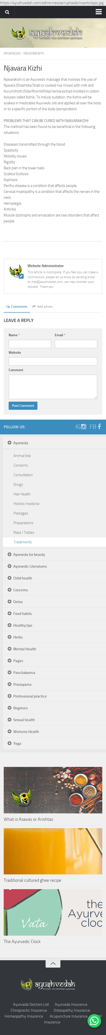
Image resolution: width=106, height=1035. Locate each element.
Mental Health (24, 649)
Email (60, 335)
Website (15, 352)
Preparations (23, 523)
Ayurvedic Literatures (30, 566)
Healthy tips (22, 625)
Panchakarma (24, 672)
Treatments (33, 53)
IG (78, 427)
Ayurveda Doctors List (31, 1004)
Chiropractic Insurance (29, 1010)
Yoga (17, 743)
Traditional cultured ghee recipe (32, 880)
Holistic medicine (26, 504)
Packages (21, 513)
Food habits (22, 613)
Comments (19, 306)
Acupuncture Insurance (69, 1016)
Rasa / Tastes (24, 532)
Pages (18, 661)
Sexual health (24, 720)
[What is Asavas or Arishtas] (53, 790)
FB (92, 427)
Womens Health (26, 732)
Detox (18, 602)
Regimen (20, 708)
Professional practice (30, 696)
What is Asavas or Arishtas (28, 819)
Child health (22, 578)
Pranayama (22, 684)
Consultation (23, 475)
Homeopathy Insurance (24, 1016)
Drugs (18, 484)
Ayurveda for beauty (29, 554)
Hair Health (22, 494)
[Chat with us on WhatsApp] (94, 1021)
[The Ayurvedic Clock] (53, 912)
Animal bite (22, 456)
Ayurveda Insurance (71, 1004)
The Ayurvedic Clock (22, 941)
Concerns (21, 465)
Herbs (18, 637)
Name (14, 335)
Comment (16, 370)
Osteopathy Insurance (71, 1010)
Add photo (45, 306)
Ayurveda (12, 53)
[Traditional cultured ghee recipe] (53, 851)
